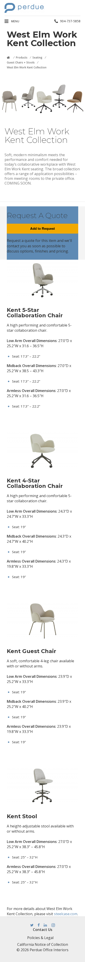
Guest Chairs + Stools (21, 62)
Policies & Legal (40, 937)
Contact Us (42, 929)
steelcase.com (65, 913)
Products (21, 57)
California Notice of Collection (42, 944)
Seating (37, 57)
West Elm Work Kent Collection (26, 67)
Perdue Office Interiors (49, 949)
